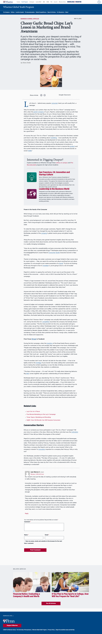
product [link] (72, 146)
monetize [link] (45, 265)
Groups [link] (34, 339)
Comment (27, 521)
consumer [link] (54, 103)
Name (26, 535)
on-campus (64, 163)
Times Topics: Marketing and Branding (39, 417)
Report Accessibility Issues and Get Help (65, 629)
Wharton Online (62, 2)
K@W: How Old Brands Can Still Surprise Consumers (43, 420)
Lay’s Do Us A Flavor (33, 411)
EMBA (47, 2)
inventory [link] (50, 343)
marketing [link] (54, 138)
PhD (51, 2)
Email (47, 535)
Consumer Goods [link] (54, 253)
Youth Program (24, 2)
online (58, 163)
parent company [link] (39, 112)
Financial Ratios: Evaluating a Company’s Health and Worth (26, 595)
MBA (44, 2)
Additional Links (7, 615)
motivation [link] (74, 432)
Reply (26, 513)
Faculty (18, 2)
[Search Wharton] (99, 2)
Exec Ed (55, 2)
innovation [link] (41, 449)
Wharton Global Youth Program (39, 629)
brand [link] (61, 263)
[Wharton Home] (8, 2)
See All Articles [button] (51, 603)
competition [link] (46, 322)
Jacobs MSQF (38, 2)
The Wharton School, (11, 629)
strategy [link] (38, 363)
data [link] (27, 373)
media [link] (30, 151)
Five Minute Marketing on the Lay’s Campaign (41, 414)
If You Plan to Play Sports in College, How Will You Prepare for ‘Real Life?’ (70, 595)
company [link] (44, 233)
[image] (40, 94)
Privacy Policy (51, 629)
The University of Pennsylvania (23, 629)
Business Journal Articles (30, 19)
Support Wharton (12, 625)
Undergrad (31, 2)
